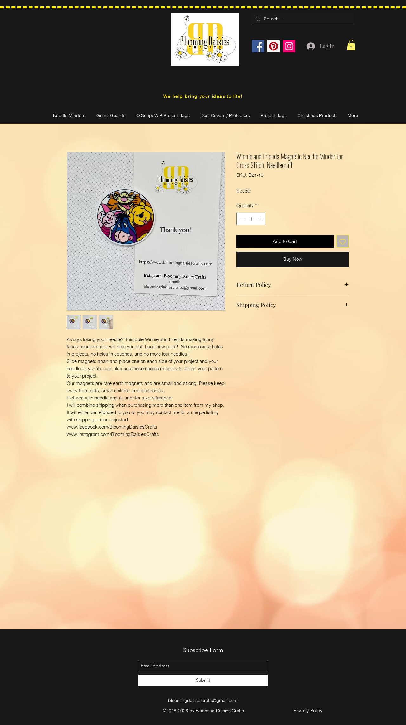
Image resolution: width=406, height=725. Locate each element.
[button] (351, 45)
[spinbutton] (251, 219)
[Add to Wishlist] (342, 241)
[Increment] (260, 219)
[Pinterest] (273, 46)
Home (73, 128)
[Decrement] (241, 219)
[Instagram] (289, 46)
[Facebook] (258, 46)
